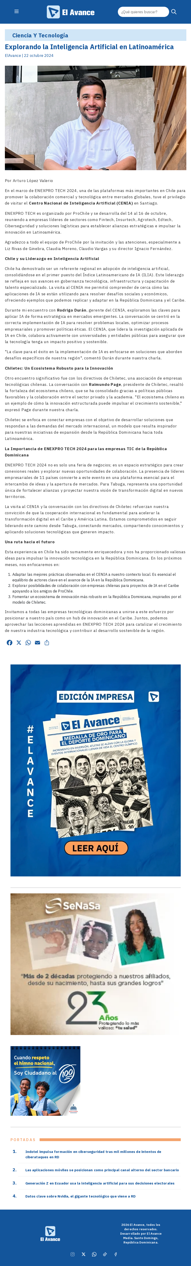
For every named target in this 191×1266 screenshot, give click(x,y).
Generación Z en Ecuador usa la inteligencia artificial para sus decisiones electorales (100, 1183)
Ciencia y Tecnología (40, 35)
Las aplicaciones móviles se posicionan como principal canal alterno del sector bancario (102, 1170)
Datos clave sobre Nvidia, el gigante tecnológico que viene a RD (80, 1196)
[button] (174, 11)
